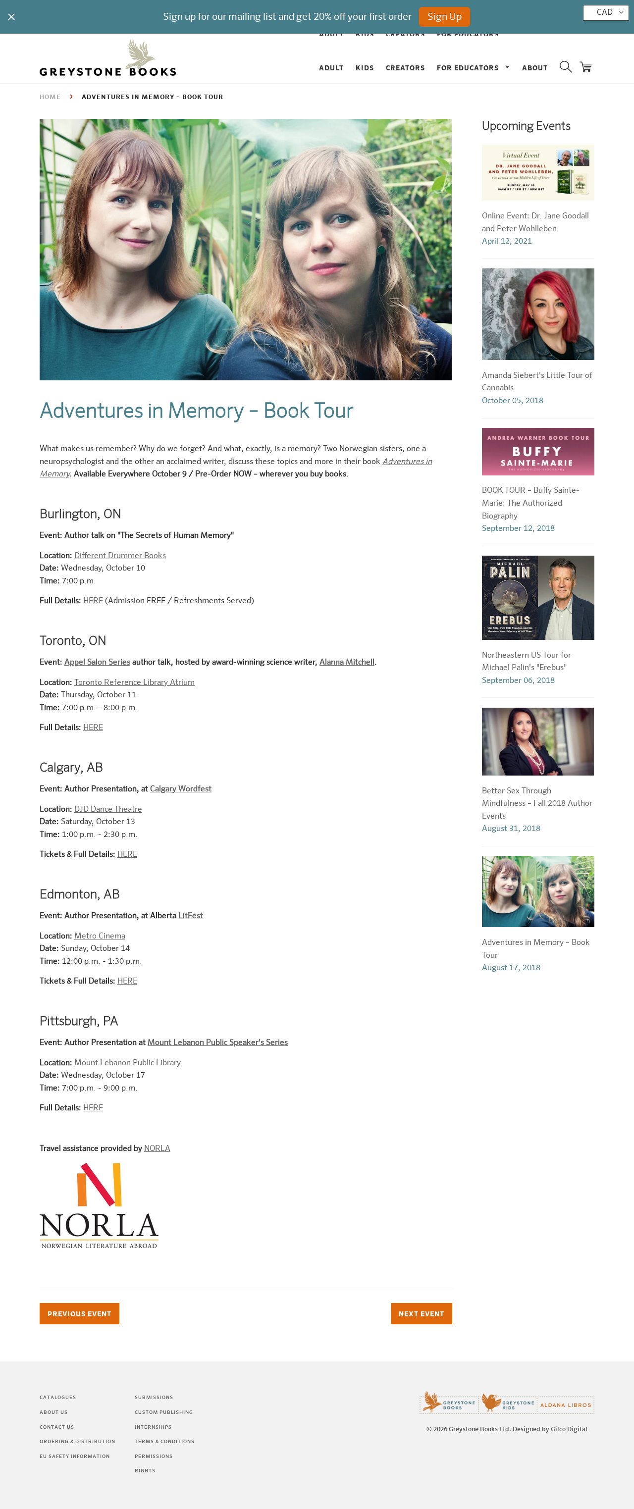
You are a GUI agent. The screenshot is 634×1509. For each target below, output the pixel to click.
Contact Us (57, 1427)
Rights (145, 1470)
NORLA (157, 1149)
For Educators (469, 68)
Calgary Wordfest (180, 789)
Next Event (421, 1314)
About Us (54, 1412)
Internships (153, 1427)
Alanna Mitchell (346, 663)
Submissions (154, 1397)
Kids (365, 68)
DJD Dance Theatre (108, 810)
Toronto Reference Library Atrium (134, 683)
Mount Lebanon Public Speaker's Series (218, 1043)
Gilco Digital (569, 1429)
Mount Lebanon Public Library (127, 1063)
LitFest (190, 916)
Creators (405, 68)
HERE (93, 601)
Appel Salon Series (97, 663)
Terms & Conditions (165, 1441)
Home (50, 97)
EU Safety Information (75, 1456)
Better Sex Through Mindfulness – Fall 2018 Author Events (537, 804)
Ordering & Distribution (77, 1441)
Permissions (154, 1456)
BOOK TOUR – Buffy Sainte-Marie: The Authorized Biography (531, 503)
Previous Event (79, 1314)
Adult (331, 68)
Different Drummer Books (120, 556)
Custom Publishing (164, 1412)
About (535, 68)
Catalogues (58, 1397)
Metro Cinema (99, 936)
